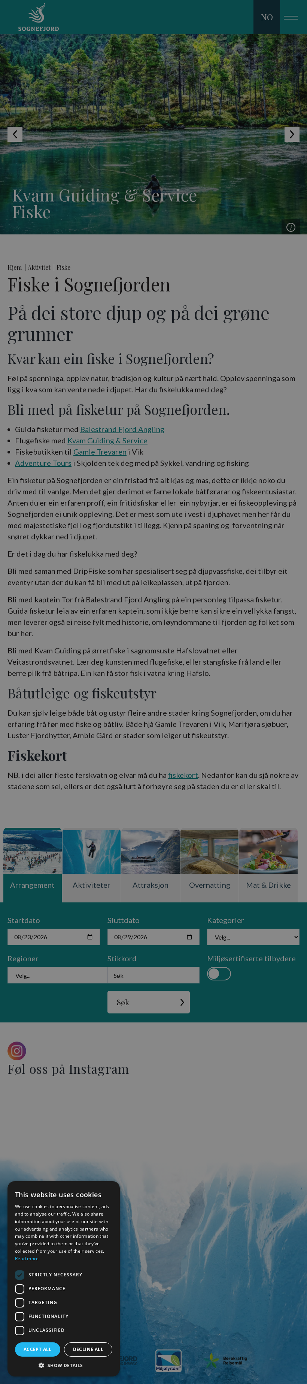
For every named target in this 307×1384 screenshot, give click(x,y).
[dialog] (63, 1278)
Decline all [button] (88, 1349)
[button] (63, 1365)
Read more (27, 1258)
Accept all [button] (38, 1349)
